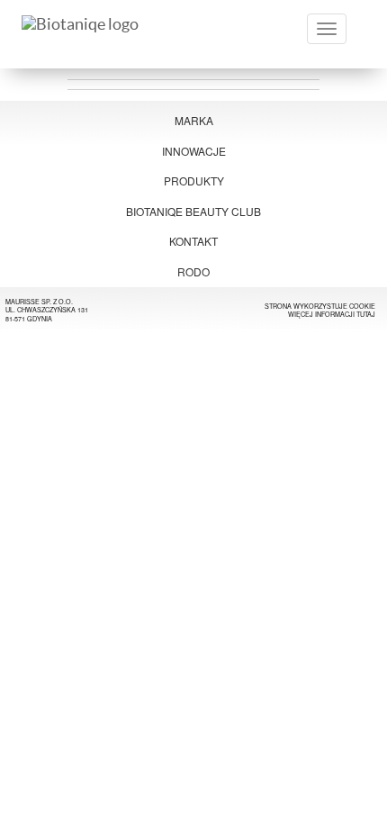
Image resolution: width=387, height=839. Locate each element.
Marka (194, 120)
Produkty (194, 180)
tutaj (365, 314)
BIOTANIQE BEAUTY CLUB (193, 211)
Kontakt (193, 240)
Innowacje (194, 150)
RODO (193, 271)
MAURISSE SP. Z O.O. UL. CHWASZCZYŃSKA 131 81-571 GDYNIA (46, 310)
